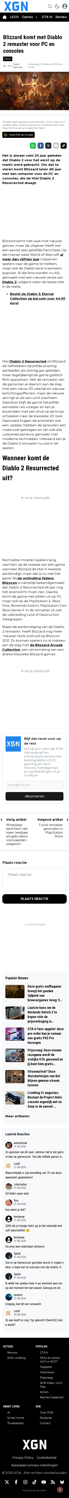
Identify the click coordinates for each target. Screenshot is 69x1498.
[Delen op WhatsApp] (33, 146)
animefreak (20, 1143)
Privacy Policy (23, 1457)
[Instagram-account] (25, 1482)
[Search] (50, 6)
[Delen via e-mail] (56, 146)
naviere (18, 1295)
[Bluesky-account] (62, 1482)
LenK (17, 1163)
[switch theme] (57, 6)
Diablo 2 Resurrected (28, 361)
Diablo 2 (9, 282)
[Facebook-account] (16, 1482)
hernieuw (19, 1216)
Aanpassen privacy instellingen (34, 1465)
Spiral (17, 1253)
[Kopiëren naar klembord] (64, 146)
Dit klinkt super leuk (17, 1193)
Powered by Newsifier (34, 1490)
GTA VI (47, 17)
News (7, 58)
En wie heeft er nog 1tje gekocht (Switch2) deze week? (34, 1322)
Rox (16, 1200)
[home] (4, 17)
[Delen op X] (48, 146)
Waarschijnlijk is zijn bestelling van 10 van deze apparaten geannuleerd (33, 1175)
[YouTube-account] (43, 1482)
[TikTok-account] (34, 1482)
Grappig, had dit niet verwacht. (23, 1304)
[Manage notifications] (60, 1490)
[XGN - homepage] (16, 6)
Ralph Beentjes (17, 66)
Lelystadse (20, 1184)
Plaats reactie (34, 899)
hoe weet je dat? (15, 1209)
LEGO (14, 17)
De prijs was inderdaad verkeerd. (25, 1246)
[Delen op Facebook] (41, 146)
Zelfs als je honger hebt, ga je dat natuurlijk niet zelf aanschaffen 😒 (33, 1228)
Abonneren (34, 796)
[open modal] (64, 6)
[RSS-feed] (53, 1482)
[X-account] (7, 1482)
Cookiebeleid (47, 1457)
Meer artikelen (17, 1116)
